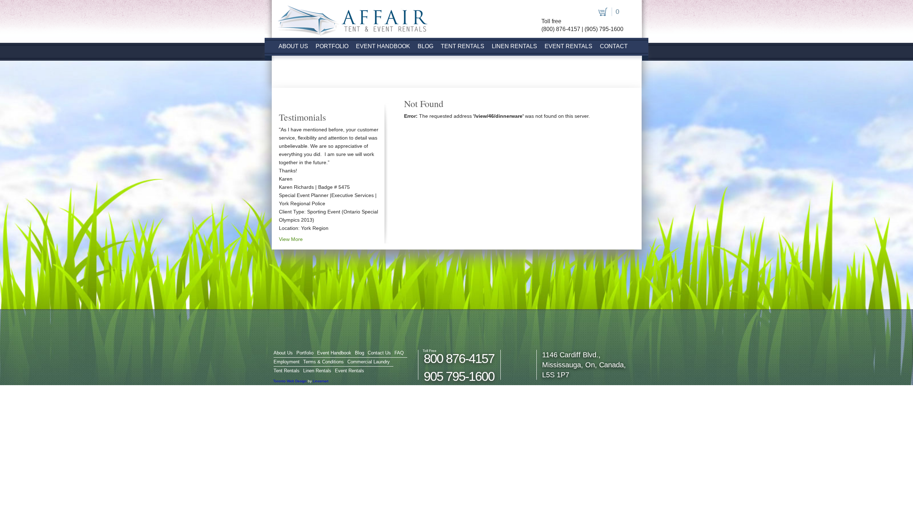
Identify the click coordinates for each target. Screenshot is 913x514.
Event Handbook (383, 46)
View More (291, 239)
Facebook (546, 12)
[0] (601, 11)
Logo (349, 18)
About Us (293, 46)
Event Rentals (568, 46)
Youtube (571, 12)
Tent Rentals (462, 46)
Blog (425, 46)
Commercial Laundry (368, 361)
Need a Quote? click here (326, 76)
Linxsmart (320, 381)
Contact (614, 46)
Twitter (559, 12)
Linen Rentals (514, 46)
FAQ (399, 353)
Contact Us (379, 353)
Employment (287, 361)
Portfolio (332, 46)
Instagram (584, 12)
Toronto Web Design (290, 381)
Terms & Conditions (323, 361)
